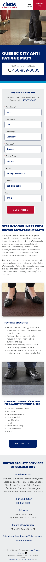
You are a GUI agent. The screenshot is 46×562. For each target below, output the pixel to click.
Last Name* (11, 119)
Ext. (6, 193)
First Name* (11, 107)
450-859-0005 (25, 70)
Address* (10, 143)
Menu (30, 6)
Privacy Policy (13, 559)
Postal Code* (11, 156)
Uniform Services (23, 540)
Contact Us (39, 5)
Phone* (9, 180)
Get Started (20, 209)
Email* (8, 168)
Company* (10, 131)
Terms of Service (27, 559)
